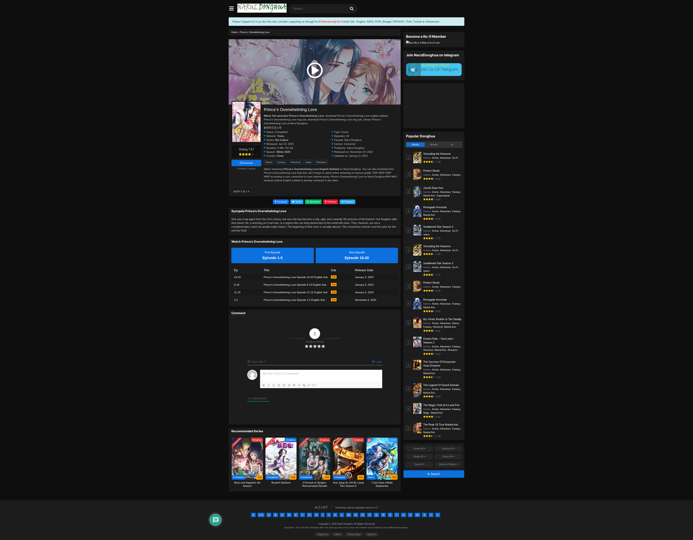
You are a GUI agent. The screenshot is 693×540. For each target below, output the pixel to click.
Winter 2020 (283, 152)
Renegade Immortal (434, 207)
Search (435, 474)
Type (418, 464)
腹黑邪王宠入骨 (241, 191)
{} (309, 385)
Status (447, 456)
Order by (447, 464)
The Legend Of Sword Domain (441, 385)
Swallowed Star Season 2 (438, 226)
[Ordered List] (283, 385)
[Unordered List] (288, 385)
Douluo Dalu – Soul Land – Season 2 (438, 340)
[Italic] (268, 385)
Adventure (445, 158)
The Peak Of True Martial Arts (440, 424)
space (426, 234)
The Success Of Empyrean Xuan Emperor (439, 363)
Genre (418, 448)
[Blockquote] (294, 385)
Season (447, 448)
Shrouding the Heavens (437, 153)
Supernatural (443, 195)
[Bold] (263, 385)
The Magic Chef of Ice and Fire (441, 405)
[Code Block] (299, 385)
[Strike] (278, 385)
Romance (321, 162)
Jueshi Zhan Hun (433, 187)
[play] (315, 70)
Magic (426, 412)
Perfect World (431, 170)
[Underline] (273, 385)
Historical (295, 162)
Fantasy (281, 162)
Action (435, 158)
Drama (268, 162)
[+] (314, 385)
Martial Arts (429, 195)
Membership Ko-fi (332, 21)
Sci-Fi (455, 158)
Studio (418, 456)
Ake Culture (281, 140)
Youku (280, 136)
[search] (351, 9)
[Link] (304, 385)
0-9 (261, 514)
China (280, 156)
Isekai (308, 162)
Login (378, 361)
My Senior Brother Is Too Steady (442, 319)
